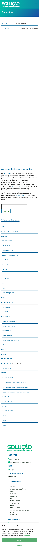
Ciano (3, 297)
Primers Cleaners (7, 359)
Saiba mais (27, 535)
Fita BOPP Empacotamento (10, 321)
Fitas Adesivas (6, 316)
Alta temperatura (8, 378)
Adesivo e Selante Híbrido (9, 231)
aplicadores (8, 173)
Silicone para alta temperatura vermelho (16, 392)
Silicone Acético (7, 396)
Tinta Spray (5, 406)
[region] (19, 536)
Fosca (4, 420)
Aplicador (4, 259)
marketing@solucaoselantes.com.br (20, 462)
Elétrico (5, 264)
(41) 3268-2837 (14, 459)
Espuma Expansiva (7, 302)
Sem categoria (6, 368)
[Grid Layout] (8, 28)
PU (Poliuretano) (6, 363)
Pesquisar (6, 211)
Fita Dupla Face (7, 331)
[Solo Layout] (2, 28)
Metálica (5, 425)
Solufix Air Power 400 (19, 115)
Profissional (6, 307)
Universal (5, 312)
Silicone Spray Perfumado (10, 255)
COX (3, 283)
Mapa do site (12, 476)
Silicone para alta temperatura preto (15, 387)
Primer (3, 354)
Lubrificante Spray (8, 250)
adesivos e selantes (18, 186)
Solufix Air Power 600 (19, 71)
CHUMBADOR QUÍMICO (7, 293)
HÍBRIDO (3, 349)
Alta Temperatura (8, 411)
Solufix (4, 288)
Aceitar (19, 540)
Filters (6, 23)
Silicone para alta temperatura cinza (15, 382)
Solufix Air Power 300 (19, 159)
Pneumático (6, 274)
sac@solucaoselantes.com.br (18, 470)
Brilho (4, 415)
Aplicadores (5, 278)
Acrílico (3, 226)
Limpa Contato (7, 245)
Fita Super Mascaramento (10, 340)
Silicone (3, 373)
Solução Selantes (21, 195)
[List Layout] (5, 28)
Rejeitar (19, 545)
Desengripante (7, 241)
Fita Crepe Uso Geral (8, 326)
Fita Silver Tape (7, 335)
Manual (4, 269)
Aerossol (4, 236)
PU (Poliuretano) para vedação (19, 510)
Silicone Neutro (7, 401)
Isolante (5, 345)
